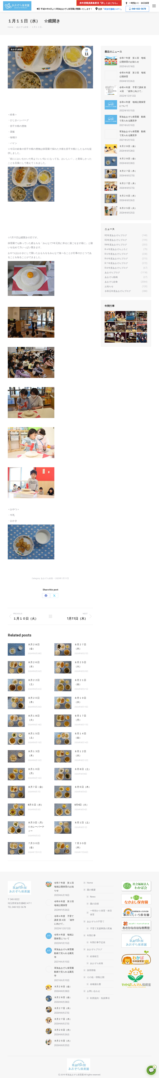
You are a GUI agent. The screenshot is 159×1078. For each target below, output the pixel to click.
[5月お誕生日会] (120, 327)
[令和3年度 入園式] (142, 327)
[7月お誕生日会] (120, 316)
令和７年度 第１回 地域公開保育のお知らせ (132, 60)
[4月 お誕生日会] (131, 327)
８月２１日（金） (80, 682)
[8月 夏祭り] (110, 316)
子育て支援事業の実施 (101, 928)
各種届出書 (95, 984)
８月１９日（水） (80, 700)
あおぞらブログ (94, 949)
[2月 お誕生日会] (120, 337)
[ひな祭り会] (110, 337)
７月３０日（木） (80, 845)
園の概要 (91, 890)
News (92, 896)
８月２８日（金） (34, 646)
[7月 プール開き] (131, 316)
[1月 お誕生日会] (131, 337)
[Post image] (16, 649)
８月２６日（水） (34, 664)
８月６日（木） (83, 787)
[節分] (142, 337)
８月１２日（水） (80, 753)
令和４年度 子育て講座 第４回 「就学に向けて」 (132, 89)
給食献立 (94, 956)
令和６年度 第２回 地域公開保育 (132, 74)
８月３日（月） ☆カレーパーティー (37, 826)
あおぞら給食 (16, 49)
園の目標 (94, 903)
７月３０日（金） (34, 845)
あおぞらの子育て (95, 921)
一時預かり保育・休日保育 (101, 912)
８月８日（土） (83, 769)
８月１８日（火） (34, 717)
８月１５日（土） (34, 735)
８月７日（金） (36, 787)
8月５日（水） (35, 804)
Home (90, 883)
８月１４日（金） (80, 735)
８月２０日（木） (34, 700)
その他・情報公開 (95, 977)
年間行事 (91, 935)
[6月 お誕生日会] (110, 327)
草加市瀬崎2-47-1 (112, 9)
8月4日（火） (82, 804)
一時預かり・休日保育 (139, 3)
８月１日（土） (83, 822)
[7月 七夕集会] (142, 316)
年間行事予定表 (97, 942)
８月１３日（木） (34, 753)
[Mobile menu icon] (154, 6)
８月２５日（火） (80, 664)
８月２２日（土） (34, 682)
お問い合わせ (93, 991)
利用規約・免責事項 (100, 998)
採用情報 (91, 970)
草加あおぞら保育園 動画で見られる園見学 (132, 118)
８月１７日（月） (80, 717)
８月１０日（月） (34, 771)
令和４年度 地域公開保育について (132, 104)
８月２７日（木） (80, 646)
